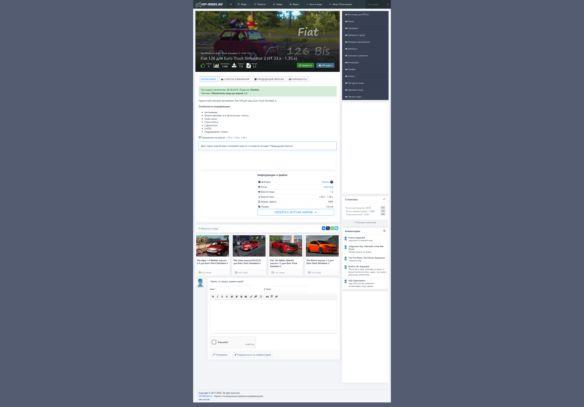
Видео (296, 4)
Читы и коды (315, 4)
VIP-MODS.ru (205, 372)
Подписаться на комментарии (254, 354)
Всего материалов (358, 116)
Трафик (351, 69)
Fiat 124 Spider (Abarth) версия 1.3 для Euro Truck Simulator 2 (283, 263)
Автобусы (352, 48)
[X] (328, 228)
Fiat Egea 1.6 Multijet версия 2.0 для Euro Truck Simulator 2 (212, 262)
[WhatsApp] (332, 228)
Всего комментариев (356, 119)
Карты (350, 21)
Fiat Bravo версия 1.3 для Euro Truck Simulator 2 (320, 262)
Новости (261, 4)
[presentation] (213, 296)
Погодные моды (355, 82)
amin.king (328, 186)
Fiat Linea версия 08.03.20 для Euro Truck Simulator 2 (247, 262)
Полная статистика (366, 130)
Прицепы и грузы (356, 34)
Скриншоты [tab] (299, 79)
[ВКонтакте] (323, 228)
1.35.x (244, 137)
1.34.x (236, 137)
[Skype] (336, 228)
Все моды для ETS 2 (357, 14)
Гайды (279, 4)
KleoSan (325, 181)
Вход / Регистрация (342, 4)
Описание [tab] (209, 79)
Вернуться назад (209, 228)
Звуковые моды (355, 89)
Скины (350, 76)
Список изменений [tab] (236, 79)
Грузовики (352, 28)
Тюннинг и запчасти (357, 55)
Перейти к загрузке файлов (294, 212)
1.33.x (229, 137)
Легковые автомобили (358, 41)
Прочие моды (354, 96)
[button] (213, 296)
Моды (244, 4)
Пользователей (354, 123)
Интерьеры (353, 62)
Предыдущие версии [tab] (270, 79)
